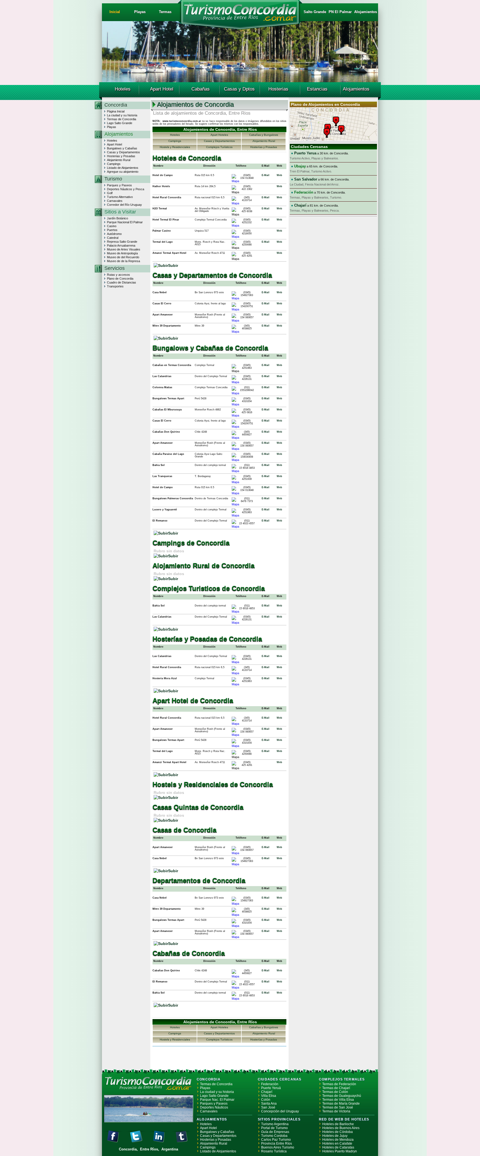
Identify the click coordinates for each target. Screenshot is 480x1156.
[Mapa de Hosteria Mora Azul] (235, 684)
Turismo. (336, 197)
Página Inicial (115, 111)
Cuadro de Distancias (121, 282)
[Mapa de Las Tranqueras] (235, 482)
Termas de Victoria (336, 1111)
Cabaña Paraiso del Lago (168, 454)
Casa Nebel (159, 292)
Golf (109, 193)
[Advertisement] (217, 1057)
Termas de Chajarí (336, 1088)
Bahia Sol (158, 465)
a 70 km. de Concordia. (320, 192)
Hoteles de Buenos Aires (340, 1128)
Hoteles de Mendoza (338, 1140)
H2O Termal (159, 208)
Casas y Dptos (239, 89)
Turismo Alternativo (120, 197)
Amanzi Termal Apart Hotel (169, 253)
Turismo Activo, (300, 158)
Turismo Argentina (275, 1124)
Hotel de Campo (162, 175)
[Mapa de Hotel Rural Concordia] (235, 203)
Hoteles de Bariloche (338, 1124)
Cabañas (200, 89)
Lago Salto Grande (119, 123)
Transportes (115, 286)
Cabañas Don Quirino (166, 431)
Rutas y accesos (118, 274)
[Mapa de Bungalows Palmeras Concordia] (235, 504)
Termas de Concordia (121, 119)
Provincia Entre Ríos (276, 1143)
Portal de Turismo (274, 1128)
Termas (165, 12)
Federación (269, 1084)
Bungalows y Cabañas (122, 148)
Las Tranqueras (162, 476)
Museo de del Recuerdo (123, 257)
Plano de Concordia (120, 278)
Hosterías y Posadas (263, 147)
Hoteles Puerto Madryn (339, 1151)
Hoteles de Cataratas (338, 1147)
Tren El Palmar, (300, 171)
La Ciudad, (297, 184)
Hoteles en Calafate (337, 1143)
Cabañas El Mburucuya (167, 409)
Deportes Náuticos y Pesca (125, 189)
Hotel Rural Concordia (166, 197)
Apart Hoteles (219, 134)
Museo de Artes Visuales (123, 249)
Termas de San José (337, 1107)
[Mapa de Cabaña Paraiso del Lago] (235, 460)
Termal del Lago (162, 241)
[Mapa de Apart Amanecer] (235, 320)
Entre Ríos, (150, 1149)
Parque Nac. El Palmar (217, 1100)
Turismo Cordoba (274, 1136)
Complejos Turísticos (219, 147)
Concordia (115, 105)
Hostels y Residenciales (175, 147)
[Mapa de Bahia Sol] (235, 471)
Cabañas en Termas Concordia (171, 365)
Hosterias (278, 89)
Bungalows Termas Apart (168, 398)
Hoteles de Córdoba (337, 1132)
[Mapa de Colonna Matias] (235, 393)
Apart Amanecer (162, 314)
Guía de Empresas (275, 1132)
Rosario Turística (274, 1151)
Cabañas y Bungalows (263, 134)
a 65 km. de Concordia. (316, 166)
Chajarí (266, 1092)
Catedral (112, 237)
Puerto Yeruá (271, 1088)
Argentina (169, 1149)
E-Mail (265, 175)
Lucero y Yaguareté (164, 509)
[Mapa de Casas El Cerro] (235, 309)
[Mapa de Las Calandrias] (235, 382)
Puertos (112, 230)
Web (279, 175)
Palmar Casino (161, 230)
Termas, (296, 197)
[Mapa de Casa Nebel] (235, 298)
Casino (111, 226)
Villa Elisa (268, 1096)
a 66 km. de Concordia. (321, 179)
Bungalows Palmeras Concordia (172, 498)
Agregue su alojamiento (122, 171)
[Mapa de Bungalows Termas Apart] (235, 404)
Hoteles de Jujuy (335, 1136)
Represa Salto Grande (122, 241)
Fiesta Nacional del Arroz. (322, 184)
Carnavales (114, 200)
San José (268, 1107)
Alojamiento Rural (118, 160)
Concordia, (129, 1149)
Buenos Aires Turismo (277, 1147)
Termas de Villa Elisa (338, 1100)
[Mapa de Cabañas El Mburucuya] (235, 415)
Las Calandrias (161, 376)
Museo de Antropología (122, 253)
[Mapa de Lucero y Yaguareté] (235, 515)
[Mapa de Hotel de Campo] (235, 181)
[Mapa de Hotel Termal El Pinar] (235, 225)
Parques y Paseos (119, 185)
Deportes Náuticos (214, 1107)
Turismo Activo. (321, 171)
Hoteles (123, 89)
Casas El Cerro (161, 303)
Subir (173, 265)
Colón (265, 1100)
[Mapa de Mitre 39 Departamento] (235, 331)
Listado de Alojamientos (122, 167)
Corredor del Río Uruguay (124, 204)
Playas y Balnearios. (325, 158)
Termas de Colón (335, 1092)
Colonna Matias (162, 387)
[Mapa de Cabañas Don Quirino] (235, 437)
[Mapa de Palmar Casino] (235, 236)
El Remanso (160, 520)
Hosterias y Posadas (121, 156)
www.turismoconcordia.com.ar (181, 121)
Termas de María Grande (341, 1103)
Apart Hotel (161, 89)
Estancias (317, 89)
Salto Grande (315, 12)
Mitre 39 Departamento (166, 325)
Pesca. (334, 210)
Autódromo (114, 233)
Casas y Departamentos (123, 152)
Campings (114, 163)
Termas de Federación (339, 1084)
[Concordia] (240, 19)
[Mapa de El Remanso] (235, 526)
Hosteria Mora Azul (164, 678)
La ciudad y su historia (122, 115)
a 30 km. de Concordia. (321, 153)
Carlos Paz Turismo (276, 1140)
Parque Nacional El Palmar (125, 222)
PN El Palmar (340, 12)
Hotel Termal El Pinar (165, 219)
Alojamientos (365, 12)
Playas (140, 12)
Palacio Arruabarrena (121, 245)
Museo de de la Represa (123, 261)
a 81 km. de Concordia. (316, 205)
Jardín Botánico (117, 218)
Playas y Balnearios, (316, 197)
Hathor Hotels (161, 186)
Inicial (114, 12)
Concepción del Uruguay (280, 1111)
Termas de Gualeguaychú (341, 1096)
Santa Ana (269, 1103)
